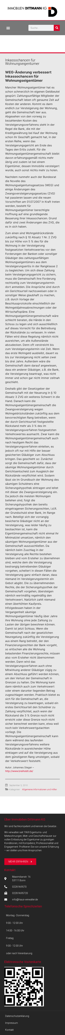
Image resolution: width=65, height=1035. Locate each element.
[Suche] (57, 28)
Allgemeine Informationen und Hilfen (39, 789)
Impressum (11, 1023)
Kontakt (9, 870)
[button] (8, 28)
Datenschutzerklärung (17, 1016)
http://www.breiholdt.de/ (19, 771)
